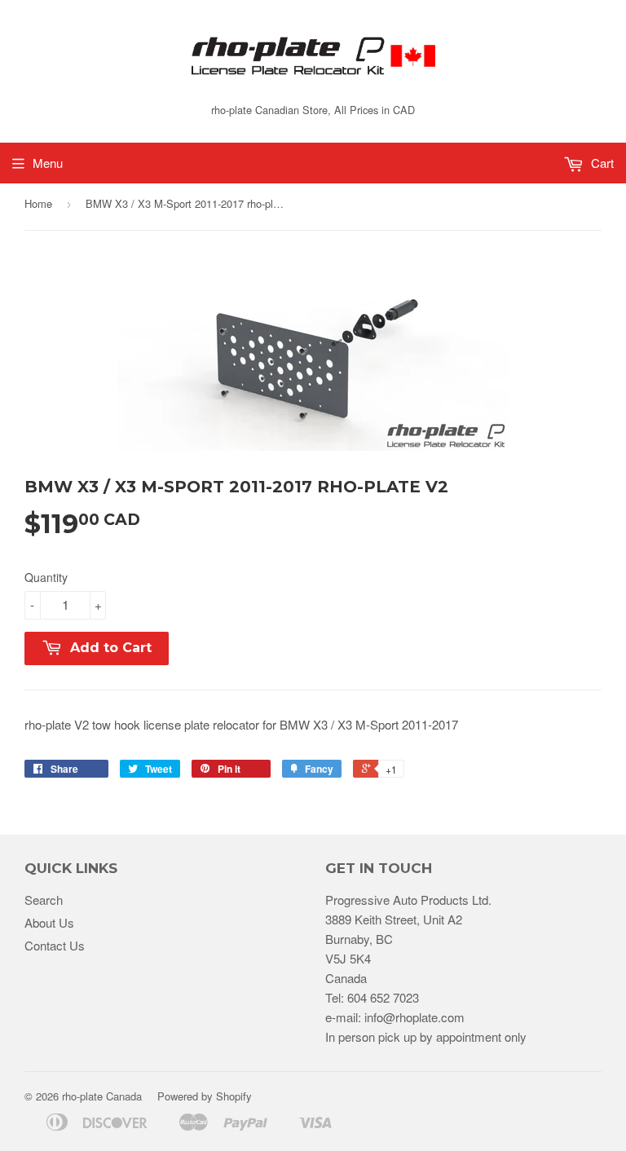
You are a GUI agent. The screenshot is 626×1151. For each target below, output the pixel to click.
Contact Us (54, 945)
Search (43, 899)
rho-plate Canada (102, 1096)
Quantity (46, 577)
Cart (601, 162)
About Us (49, 922)
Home (38, 203)
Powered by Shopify (204, 1096)
